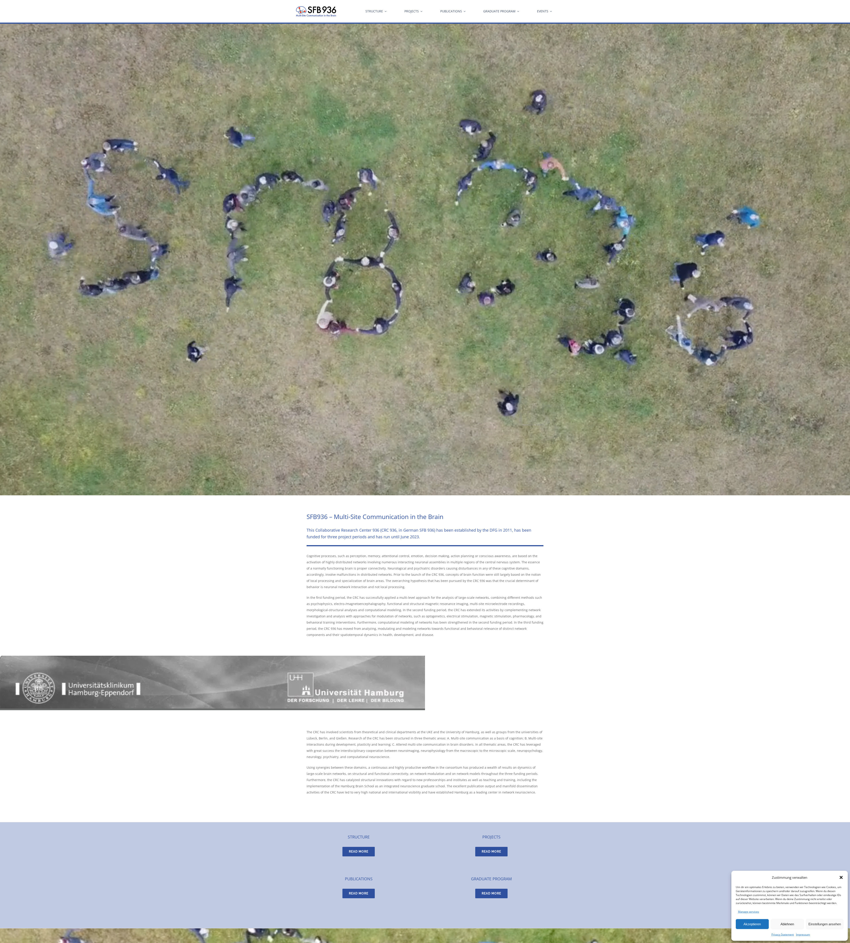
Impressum (803, 934)
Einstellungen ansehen (824, 924)
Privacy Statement (782, 934)
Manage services (748, 912)
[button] (841, 877)
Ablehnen (787, 924)
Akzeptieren (752, 924)
